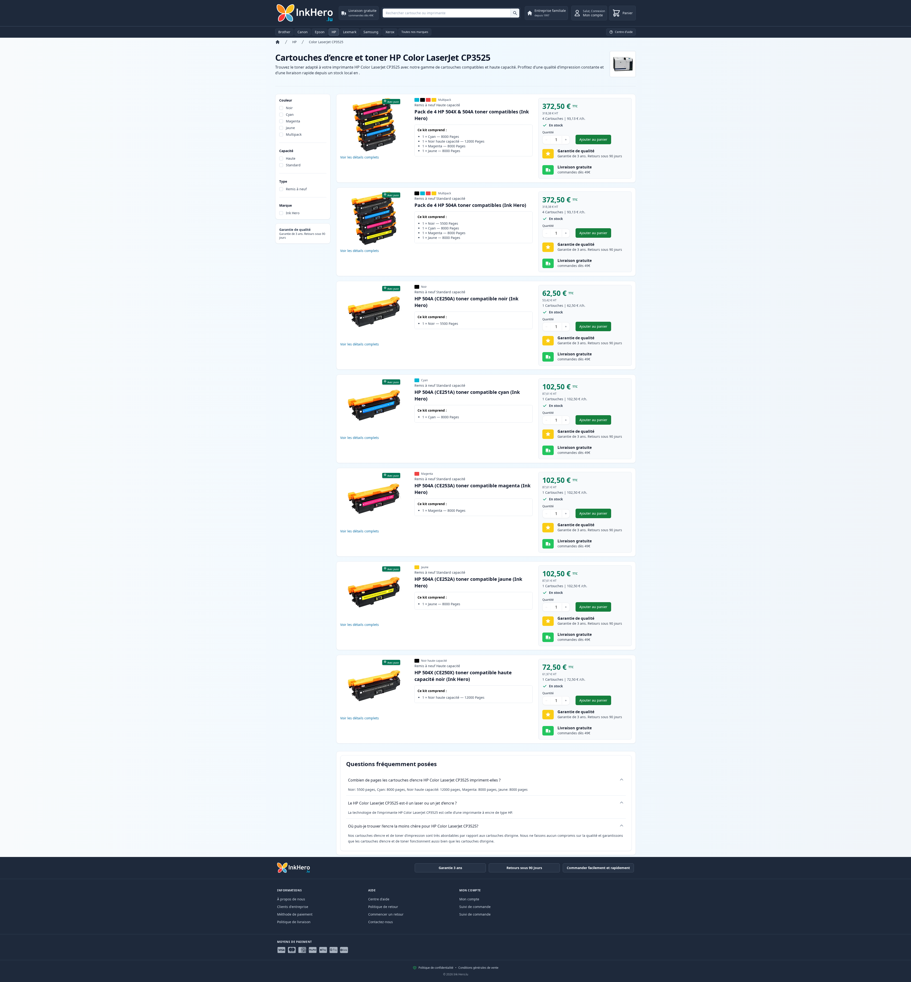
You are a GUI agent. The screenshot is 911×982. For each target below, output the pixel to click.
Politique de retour (383, 906)
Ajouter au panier (595, 140)
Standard (293, 165)
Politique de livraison (294, 922)
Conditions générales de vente (478, 968)
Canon (302, 32)
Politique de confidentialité (435, 968)
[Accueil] (277, 42)
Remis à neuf (296, 189)
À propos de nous (291, 899)
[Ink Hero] (305, 13)
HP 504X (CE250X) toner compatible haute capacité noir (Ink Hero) (463, 675)
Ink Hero (292, 213)
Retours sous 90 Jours (524, 868)
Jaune (290, 128)
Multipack (294, 134)
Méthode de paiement (294, 914)
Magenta (293, 121)
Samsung (370, 32)
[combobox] (451, 13)
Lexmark (349, 32)
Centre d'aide (378, 899)
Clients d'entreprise (292, 906)
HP (334, 32)
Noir (289, 108)
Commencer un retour (386, 914)
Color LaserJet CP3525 (326, 42)
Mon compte (469, 899)
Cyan (290, 114)
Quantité (548, 132)
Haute (290, 158)
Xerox (390, 32)
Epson (320, 32)
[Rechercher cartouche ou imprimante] (515, 13)
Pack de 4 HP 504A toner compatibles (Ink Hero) (470, 205)
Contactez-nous (380, 922)
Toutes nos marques (414, 32)
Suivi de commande (475, 906)
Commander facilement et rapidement (598, 868)
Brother (284, 32)
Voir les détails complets (359, 157)
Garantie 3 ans (450, 868)
